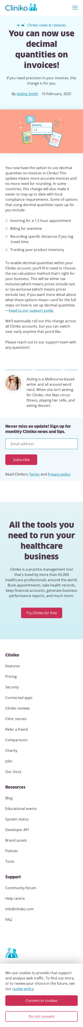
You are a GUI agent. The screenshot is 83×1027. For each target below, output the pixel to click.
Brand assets (16, 840)
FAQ (8, 919)
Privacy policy (59, 474)
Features (12, 666)
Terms (34, 474)
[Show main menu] (75, 7)
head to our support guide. (31, 310)
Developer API (17, 829)
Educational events (21, 808)
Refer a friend (16, 729)
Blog (9, 798)
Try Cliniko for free (41, 612)
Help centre (15, 898)
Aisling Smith (27, 93)
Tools (9, 861)
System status (17, 819)
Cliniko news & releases (46, 25)
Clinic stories (16, 718)
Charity (11, 750)
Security (12, 687)
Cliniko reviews (17, 708)
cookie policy (23, 988)
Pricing (11, 676)
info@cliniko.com (19, 909)
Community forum (20, 887)
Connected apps (19, 697)
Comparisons (16, 740)
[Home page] (11, 953)
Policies (11, 850)
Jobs (8, 761)
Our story (13, 771)
